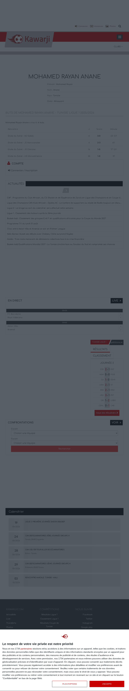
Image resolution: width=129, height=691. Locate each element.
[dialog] (64, 660)
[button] (81, 26)
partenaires (26, 649)
